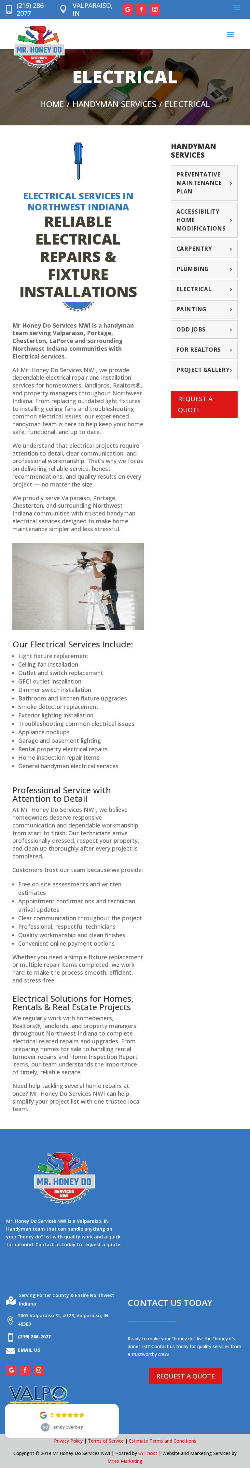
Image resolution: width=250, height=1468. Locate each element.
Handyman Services (115, 104)
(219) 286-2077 (31, 9)
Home (52, 104)
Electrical (204, 289)
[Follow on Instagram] (155, 9)
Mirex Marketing (125, 1461)
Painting (204, 309)
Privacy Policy (68, 1441)
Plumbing (204, 269)
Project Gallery (204, 370)
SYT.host (147, 1453)
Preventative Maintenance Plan (204, 183)
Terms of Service (106, 1441)
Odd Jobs (204, 329)
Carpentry (204, 248)
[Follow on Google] (127, 9)
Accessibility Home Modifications (204, 220)
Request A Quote (195, 404)
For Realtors (204, 349)
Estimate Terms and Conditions (162, 1441)
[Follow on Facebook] (141, 9)
